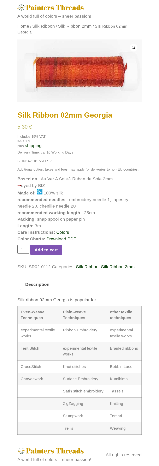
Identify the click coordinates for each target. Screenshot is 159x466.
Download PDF (61, 238)
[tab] (37, 284)
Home (23, 26)
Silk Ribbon (43, 26)
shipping (33, 145)
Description (37, 284)
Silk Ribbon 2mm (75, 26)
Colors (62, 232)
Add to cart (46, 249)
